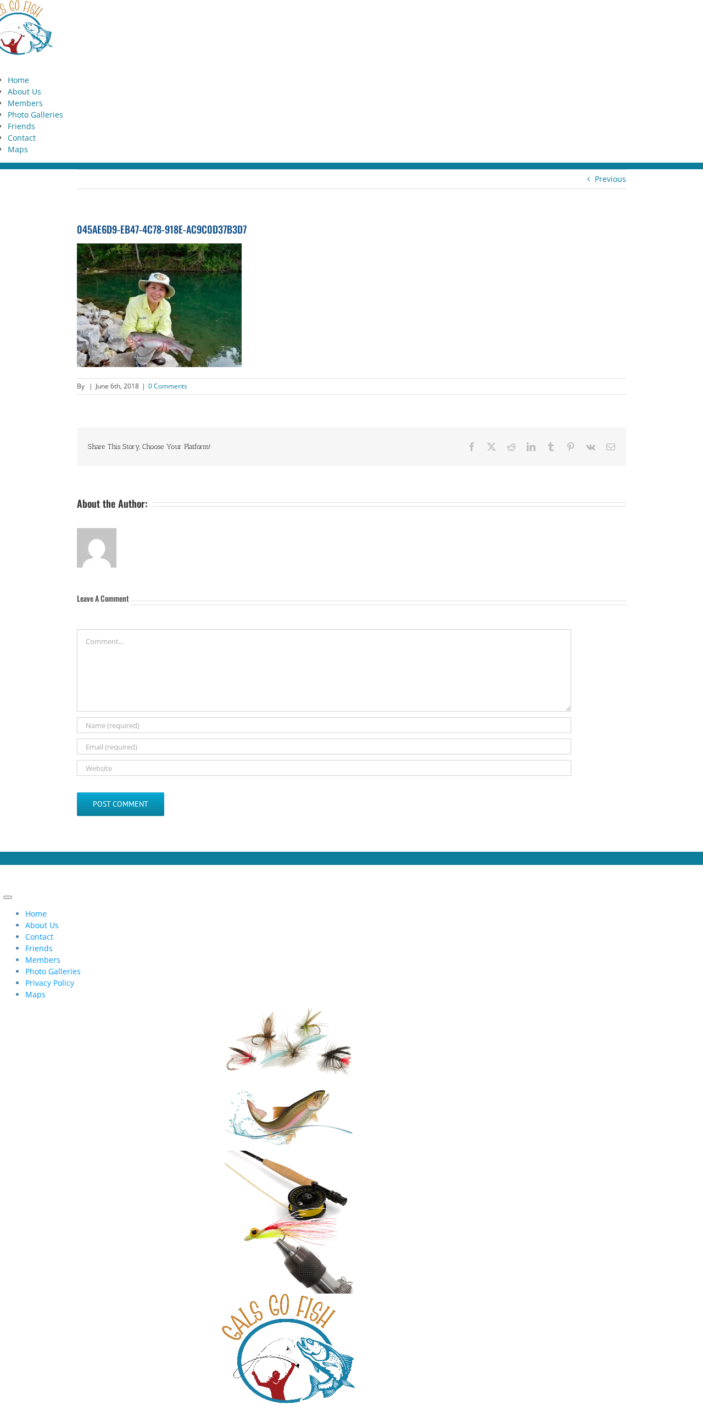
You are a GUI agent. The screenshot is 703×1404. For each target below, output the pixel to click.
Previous (610, 179)
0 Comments (167, 386)
